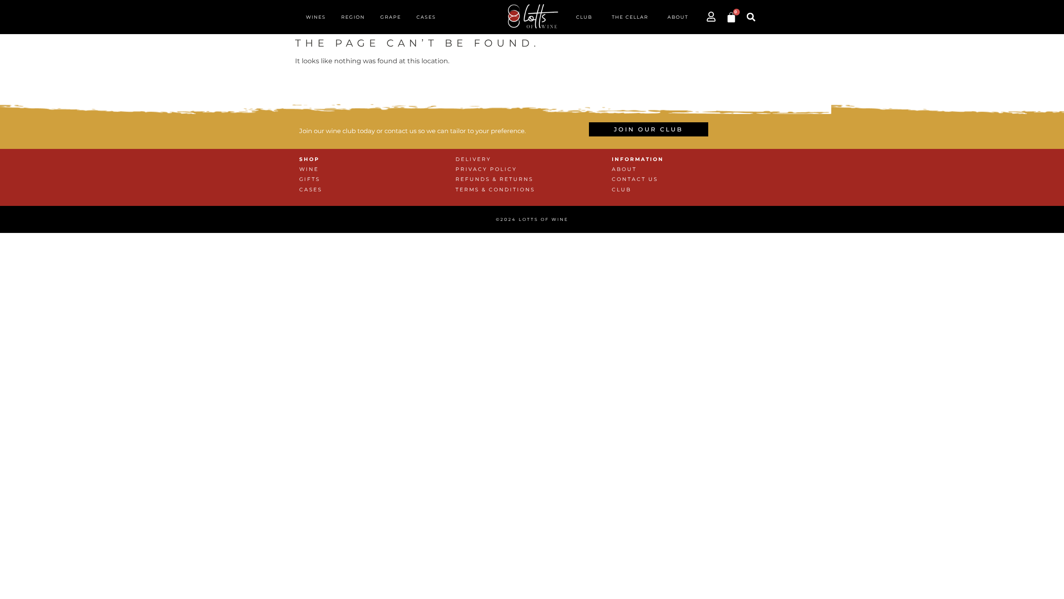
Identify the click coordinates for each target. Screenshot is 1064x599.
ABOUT (624, 169)
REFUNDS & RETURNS (494, 179)
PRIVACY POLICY (486, 169)
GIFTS (309, 179)
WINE (309, 169)
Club (584, 17)
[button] (751, 17)
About (677, 17)
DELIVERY (473, 159)
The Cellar (630, 17)
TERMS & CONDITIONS (495, 189)
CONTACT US (635, 179)
